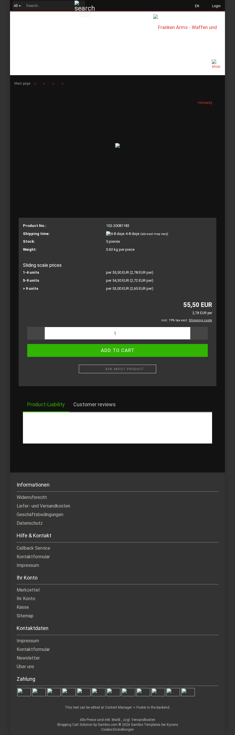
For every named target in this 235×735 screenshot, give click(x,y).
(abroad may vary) (154, 234)
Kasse (23, 607)
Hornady (205, 102)
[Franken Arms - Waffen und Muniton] (189, 27)
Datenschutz (30, 523)
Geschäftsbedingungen (40, 514)
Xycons (172, 725)
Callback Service (33, 548)
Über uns (25, 666)
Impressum (28, 565)
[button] (195, 5)
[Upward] (219, 726)
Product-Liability (46, 404)
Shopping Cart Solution (75, 725)
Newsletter (28, 658)
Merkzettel (28, 590)
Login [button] (215, 6)
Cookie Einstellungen (117, 730)
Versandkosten (143, 720)
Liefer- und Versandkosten (43, 506)
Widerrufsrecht (32, 497)
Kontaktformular (33, 556)
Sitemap (25, 616)
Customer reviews (94, 404)
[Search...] (80, 6)
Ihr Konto (26, 598)
